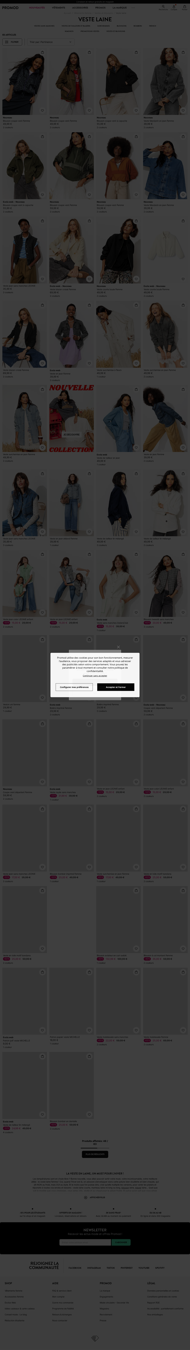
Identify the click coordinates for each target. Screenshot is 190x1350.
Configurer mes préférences (74, 687)
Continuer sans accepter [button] (95, 675)
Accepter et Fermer (116, 687)
